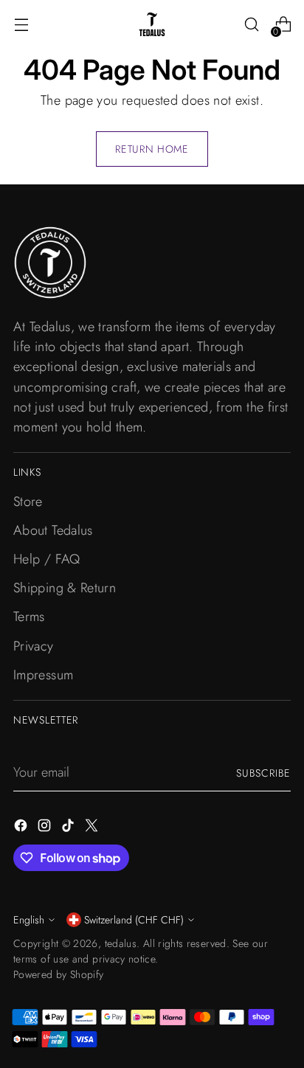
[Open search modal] (251, 25)
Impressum (43, 674)
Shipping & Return (64, 587)
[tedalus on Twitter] (93, 828)
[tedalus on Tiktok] (69, 828)
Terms (29, 616)
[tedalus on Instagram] (46, 828)
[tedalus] (152, 24)
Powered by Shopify (58, 974)
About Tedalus (53, 530)
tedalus (121, 943)
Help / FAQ (46, 559)
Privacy (33, 646)
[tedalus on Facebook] (22, 828)
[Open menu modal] (21, 25)
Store (28, 501)
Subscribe (263, 773)
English (28, 919)
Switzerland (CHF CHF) (134, 919)
